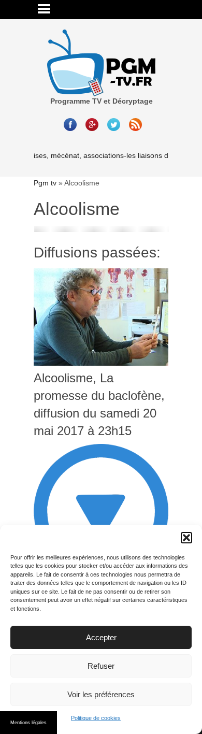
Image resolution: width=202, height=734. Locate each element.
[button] (186, 537)
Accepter (101, 637)
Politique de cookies (96, 718)
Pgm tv (45, 183)
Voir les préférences (101, 694)
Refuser (101, 665)
